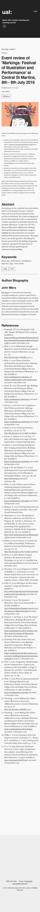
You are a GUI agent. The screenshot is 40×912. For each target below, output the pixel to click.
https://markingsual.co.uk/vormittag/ (18, 729)
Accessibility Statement (20, 884)
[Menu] (4, 27)
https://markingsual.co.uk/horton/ (17, 422)
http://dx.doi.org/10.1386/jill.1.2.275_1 (18, 357)
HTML (5, 269)
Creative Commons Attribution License (21, 144)
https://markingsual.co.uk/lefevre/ (17, 461)
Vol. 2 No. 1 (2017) (8, 49)
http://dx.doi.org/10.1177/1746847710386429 (20, 433)
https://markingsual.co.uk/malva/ (16, 501)
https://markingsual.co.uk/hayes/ (16, 399)
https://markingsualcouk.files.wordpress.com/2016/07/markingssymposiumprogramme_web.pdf (21, 656)
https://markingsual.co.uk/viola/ (16, 692)
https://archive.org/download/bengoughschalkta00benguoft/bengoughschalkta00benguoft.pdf (21, 340)
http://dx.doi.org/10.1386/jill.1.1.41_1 (17, 709)
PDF (12, 269)
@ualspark (28, 881)
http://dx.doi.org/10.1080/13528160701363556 (21, 551)
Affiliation (6, 96)
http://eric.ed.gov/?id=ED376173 (16, 760)
